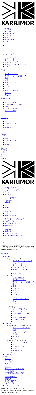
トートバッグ (9, 60)
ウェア (3, 70)
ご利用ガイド (9, 221)
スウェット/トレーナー (13, 82)
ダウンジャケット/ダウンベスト (16, 76)
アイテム (8, 29)
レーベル (8, 31)
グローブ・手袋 (10, 111)
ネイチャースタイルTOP (21, 328)
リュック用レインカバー (13, 104)
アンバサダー (9, 39)
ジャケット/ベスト (11, 74)
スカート (8, 95)
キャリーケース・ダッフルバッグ (17, 64)
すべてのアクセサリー (21, 309)
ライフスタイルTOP (20, 342)
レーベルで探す (10, 198)
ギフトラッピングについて (14, 219)
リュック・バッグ (7, 54)
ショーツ (8, 93)
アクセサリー (5, 98)
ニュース (8, 35)
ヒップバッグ (9, 66)
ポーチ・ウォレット (12, 102)
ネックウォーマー (11, 108)
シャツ (7, 84)
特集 (6, 37)
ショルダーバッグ (11, 62)
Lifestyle (3, 135)
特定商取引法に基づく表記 (14, 235)
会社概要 (8, 231)
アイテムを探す (10, 188)
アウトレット (9, 33)
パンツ (7, 88)
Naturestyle (4, 118)
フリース (8, 80)
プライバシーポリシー (13, 233)
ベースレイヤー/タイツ (13, 91)
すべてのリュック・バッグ (22, 261)
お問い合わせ (9, 225)
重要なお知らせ (10, 215)
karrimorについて (11, 229)
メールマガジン (10, 223)
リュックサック (10, 58)
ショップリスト (10, 41)
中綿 (6, 78)
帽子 (6, 106)
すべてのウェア (18, 278)
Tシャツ (8, 86)
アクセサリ (9, 127)
